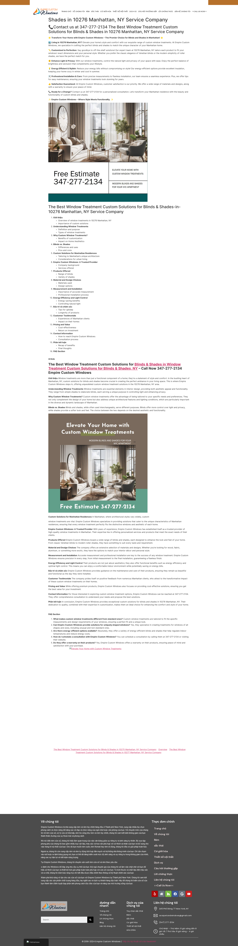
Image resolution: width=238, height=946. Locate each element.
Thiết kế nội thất (120, 11)
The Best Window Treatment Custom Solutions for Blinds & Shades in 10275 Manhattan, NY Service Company (105, 749)
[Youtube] (189, 894)
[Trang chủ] (161, 894)
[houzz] (168, 894)
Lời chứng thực (166, 11)
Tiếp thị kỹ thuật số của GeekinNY (139, 941)
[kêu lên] (155, 894)
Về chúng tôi (79, 11)
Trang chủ (66, 11)
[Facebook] (175, 894)
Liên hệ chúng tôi (183, 11)
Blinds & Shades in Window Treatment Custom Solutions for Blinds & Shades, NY (114, 366)
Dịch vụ (133, 11)
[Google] (182, 894)
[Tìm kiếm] (90, 920)
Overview (162, 749)
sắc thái (95, 11)
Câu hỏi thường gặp (147, 11)
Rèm (88, 11)
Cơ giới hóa (105, 11)
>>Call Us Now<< (199, 11)
